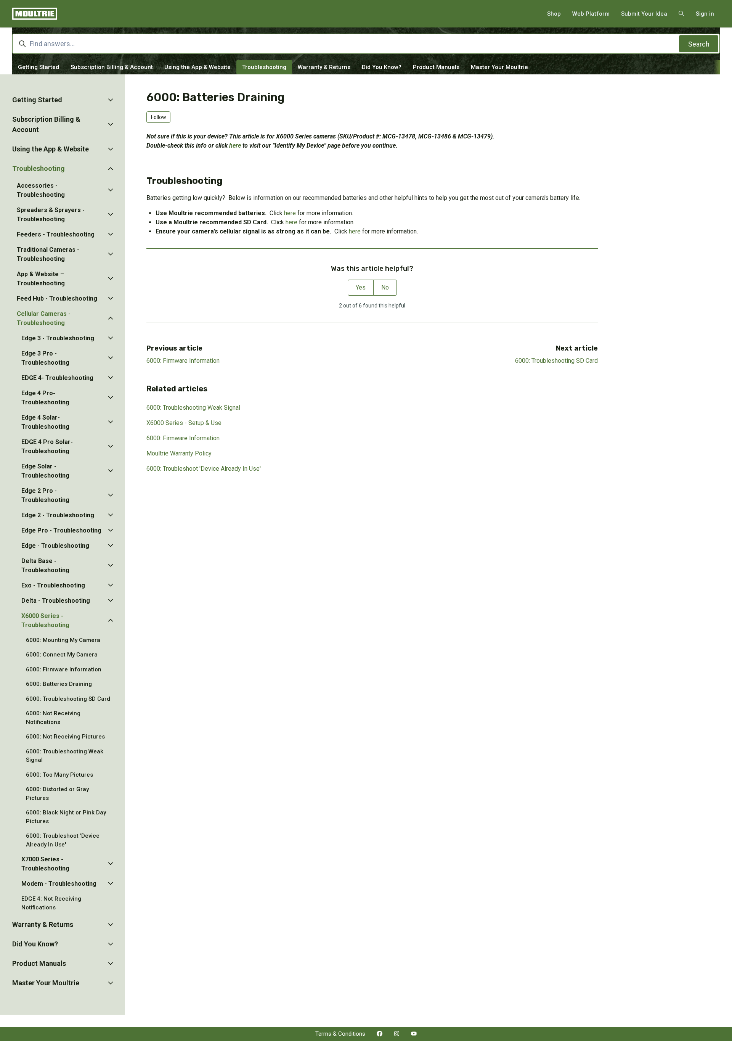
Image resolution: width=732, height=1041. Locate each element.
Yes (361, 287)
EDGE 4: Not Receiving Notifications (51, 903)
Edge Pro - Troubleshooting (61, 530)
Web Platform (591, 13)
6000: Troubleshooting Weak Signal (193, 407)
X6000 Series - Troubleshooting (45, 620)
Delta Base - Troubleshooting (45, 565)
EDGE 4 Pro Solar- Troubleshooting (47, 446)
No (385, 287)
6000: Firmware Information (183, 360)
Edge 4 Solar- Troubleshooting (45, 422)
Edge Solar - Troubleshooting (45, 471)
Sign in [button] (705, 13)
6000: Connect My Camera (62, 654)
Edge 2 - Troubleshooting (57, 515)
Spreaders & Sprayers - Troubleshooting (51, 214)
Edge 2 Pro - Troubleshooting (45, 495)
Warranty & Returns (324, 67)
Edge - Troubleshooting (55, 545)
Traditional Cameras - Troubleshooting (48, 254)
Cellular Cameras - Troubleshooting (44, 318)
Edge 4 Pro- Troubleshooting (45, 397)
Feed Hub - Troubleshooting (57, 298)
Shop (554, 13)
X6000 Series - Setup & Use (184, 422)
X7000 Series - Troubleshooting (45, 864)
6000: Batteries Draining (59, 684)
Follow (158, 117)
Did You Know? (381, 67)
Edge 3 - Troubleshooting (57, 338)
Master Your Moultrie (499, 67)
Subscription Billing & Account (112, 67)
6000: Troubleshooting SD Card (556, 360)
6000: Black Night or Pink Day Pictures (66, 817)
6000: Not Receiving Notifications (53, 718)
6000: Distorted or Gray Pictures (57, 793)
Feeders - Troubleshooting (56, 234)
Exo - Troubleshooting (53, 585)
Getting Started (38, 67)
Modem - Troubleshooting (58, 883)
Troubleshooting (264, 67)
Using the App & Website (197, 67)
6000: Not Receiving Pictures (65, 736)
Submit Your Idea (644, 13)
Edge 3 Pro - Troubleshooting (45, 358)
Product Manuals (436, 67)
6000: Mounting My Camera (63, 640)
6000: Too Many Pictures (59, 774)
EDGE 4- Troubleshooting (57, 377)
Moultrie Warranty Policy (179, 453)
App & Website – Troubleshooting (41, 278)
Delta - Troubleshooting (55, 600)
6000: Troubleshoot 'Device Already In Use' (203, 468)
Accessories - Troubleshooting (41, 190)
